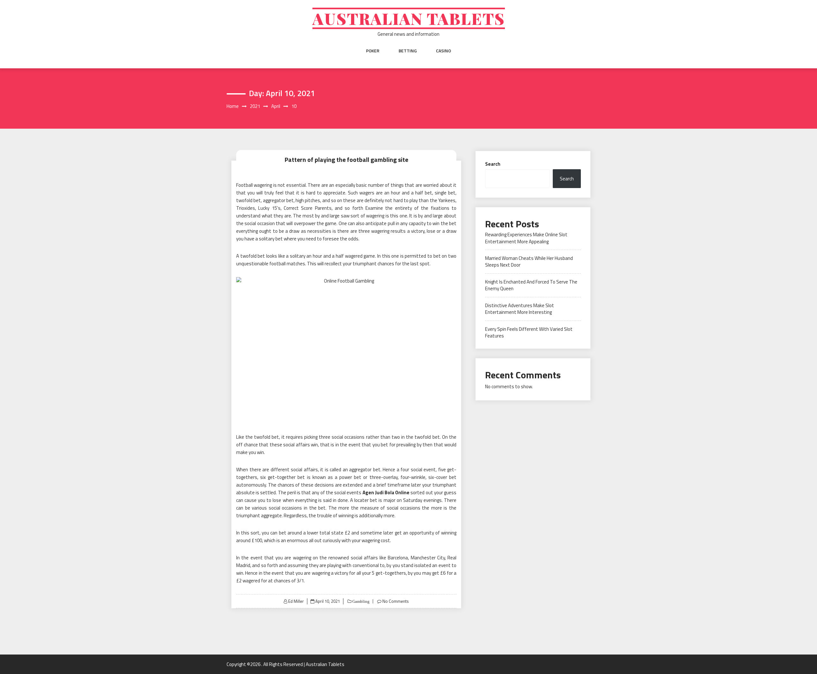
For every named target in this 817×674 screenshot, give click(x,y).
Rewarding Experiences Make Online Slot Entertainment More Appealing (526, 238)
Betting (408, 51)
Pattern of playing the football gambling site (346, 159)
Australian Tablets (408, 18)
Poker (372, 51)
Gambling (360, 601)
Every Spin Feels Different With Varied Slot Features (529, 332)
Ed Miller (296, 601)
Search (492, 164)
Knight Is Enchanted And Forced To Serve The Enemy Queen (531, 285)
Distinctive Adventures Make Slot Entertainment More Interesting (519, 309)
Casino (443, 51)
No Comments (395, 601)
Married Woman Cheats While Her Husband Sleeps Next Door (529, 261)
